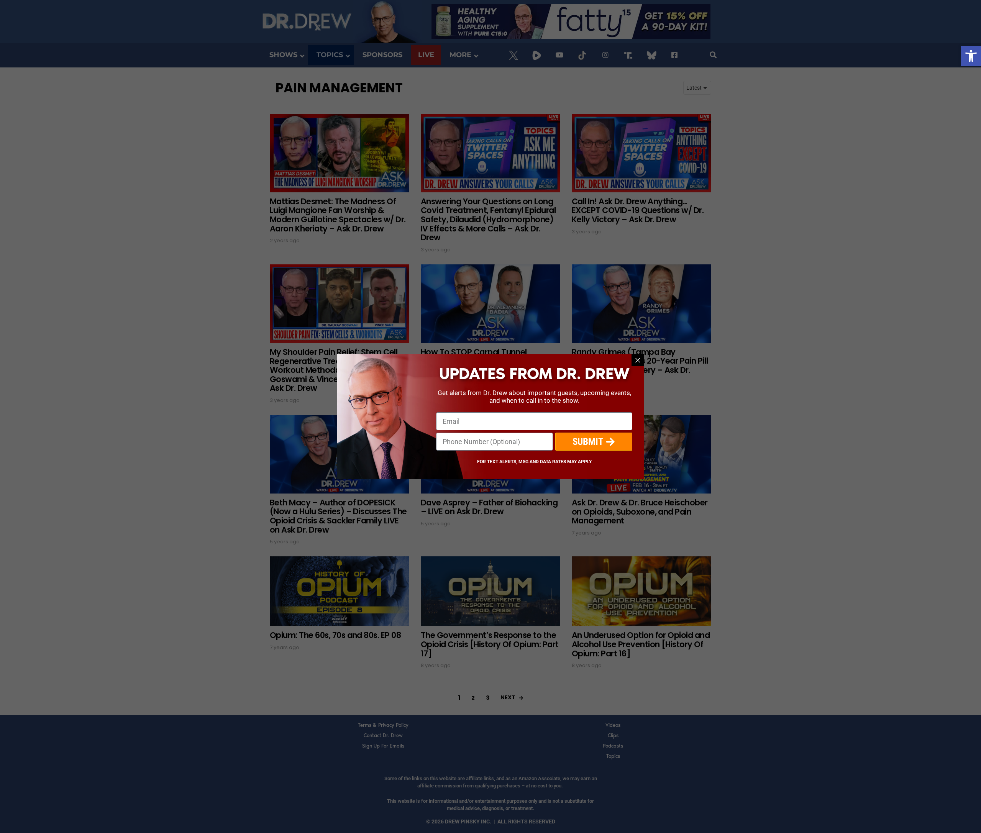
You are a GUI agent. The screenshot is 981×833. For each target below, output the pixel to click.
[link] (971, 56)
